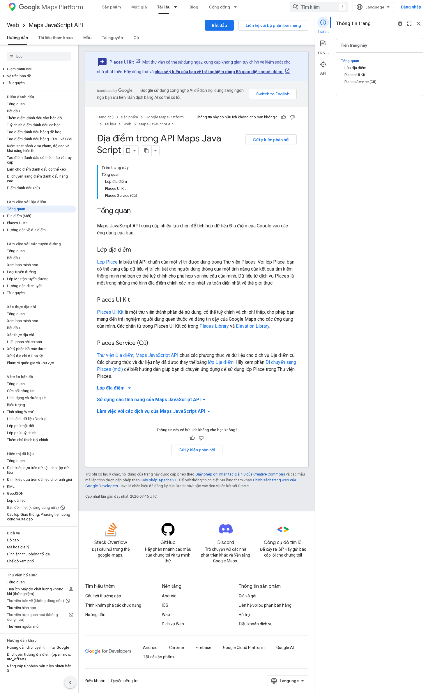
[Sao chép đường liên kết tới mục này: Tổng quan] (136, 211)
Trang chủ (105, 117)
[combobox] (319, 7)
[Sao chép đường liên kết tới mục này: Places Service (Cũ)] (154, 343)
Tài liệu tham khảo (55, 37)
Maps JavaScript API (56, 25)
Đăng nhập (411, 7)
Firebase (203, 647)
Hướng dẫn (17, 37)
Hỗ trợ (244, 614)
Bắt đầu (219, 25)
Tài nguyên (112, 37)
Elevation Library (252, 326)
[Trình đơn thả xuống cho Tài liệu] (177, 7)
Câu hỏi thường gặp (103, 596)
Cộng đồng (219, 7)
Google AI (285, 647)
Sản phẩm (111, 7)
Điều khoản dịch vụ (256, 624)
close (418, 23)
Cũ (136, 37)
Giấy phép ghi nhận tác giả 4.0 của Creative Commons (240, 474)
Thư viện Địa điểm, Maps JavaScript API (137, 355)
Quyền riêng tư (124, 680)
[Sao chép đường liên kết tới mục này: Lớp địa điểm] (137, 250)
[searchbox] (39, 56)
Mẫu (87, 37)
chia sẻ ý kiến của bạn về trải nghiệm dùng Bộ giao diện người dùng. (219, 71)
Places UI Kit (121, 62)
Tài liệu (163, 7)
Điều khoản (95, 680)
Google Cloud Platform (244, 647)
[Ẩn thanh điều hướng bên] (70, 682)
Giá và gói (247, 596)
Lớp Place (107, 262)
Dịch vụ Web (173, 624)
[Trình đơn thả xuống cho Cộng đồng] (237, 7)
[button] (38, 69)
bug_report (400, 23)
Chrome (176, 647)
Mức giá (139, 7)
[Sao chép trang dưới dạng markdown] (146, 151)
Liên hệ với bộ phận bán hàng (273, 25)
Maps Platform (62, 7)
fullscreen (409, 23)
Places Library (214, 326)
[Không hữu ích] (292, 117)
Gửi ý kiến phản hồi (271, 139)
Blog (194, 7)
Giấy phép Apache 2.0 (159, 480)
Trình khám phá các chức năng (113, 605)
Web (13, 25)
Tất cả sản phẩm (158, 657)
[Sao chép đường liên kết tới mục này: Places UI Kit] (136, 300)
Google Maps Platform (165, 117)
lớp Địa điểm (221, 362)
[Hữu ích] (283, 117)
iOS (165, 605)
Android (169, 596)
